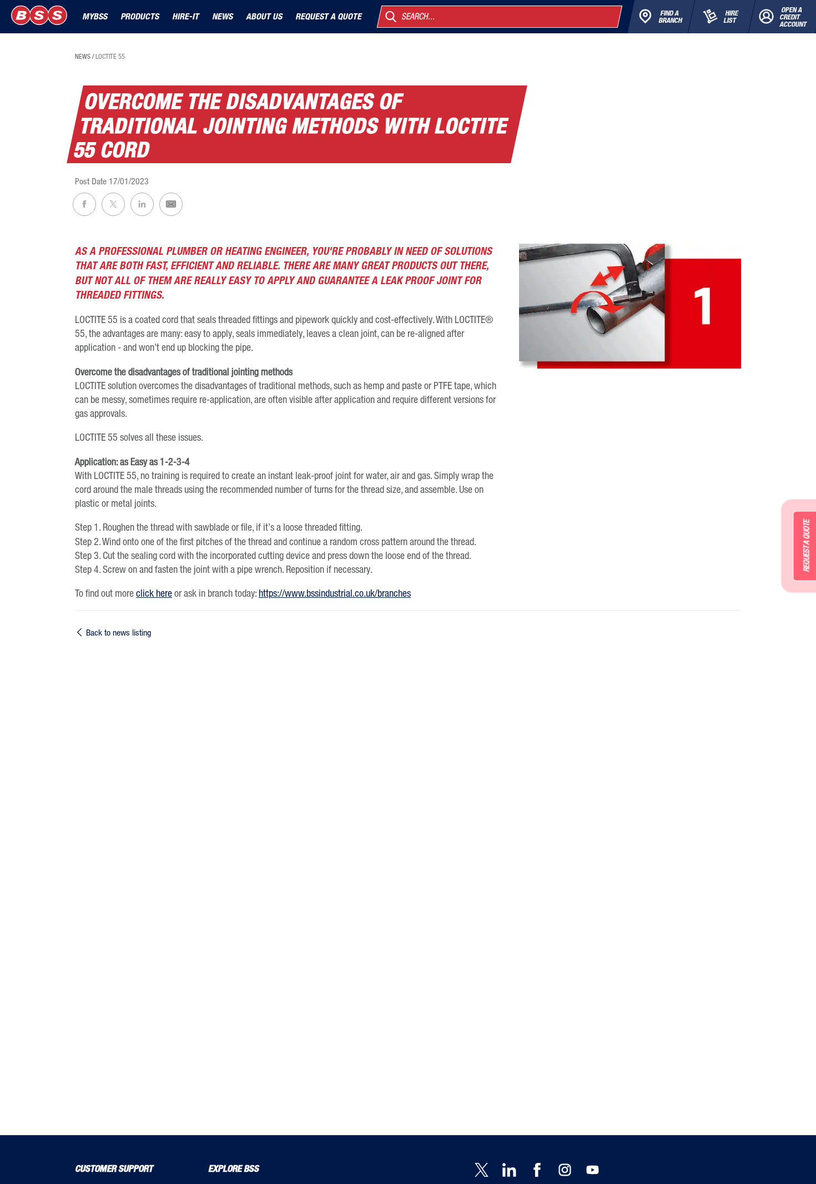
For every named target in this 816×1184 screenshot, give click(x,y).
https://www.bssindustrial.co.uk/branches (335, 593)
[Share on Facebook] (84, 204)
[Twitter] (488, 1171)
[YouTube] (599, 1171)
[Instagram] (572, 1171)
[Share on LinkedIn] (142, 204)
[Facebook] (544, 1171)
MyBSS (94, 16)
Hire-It (185, 16)
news (82, 57)
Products (139, 16)
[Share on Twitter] (113, 204)
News (222, 16)
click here (154, 593)
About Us (264, 16)
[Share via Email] (171, 204)
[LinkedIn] (516, 1171)
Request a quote (328, 16)
